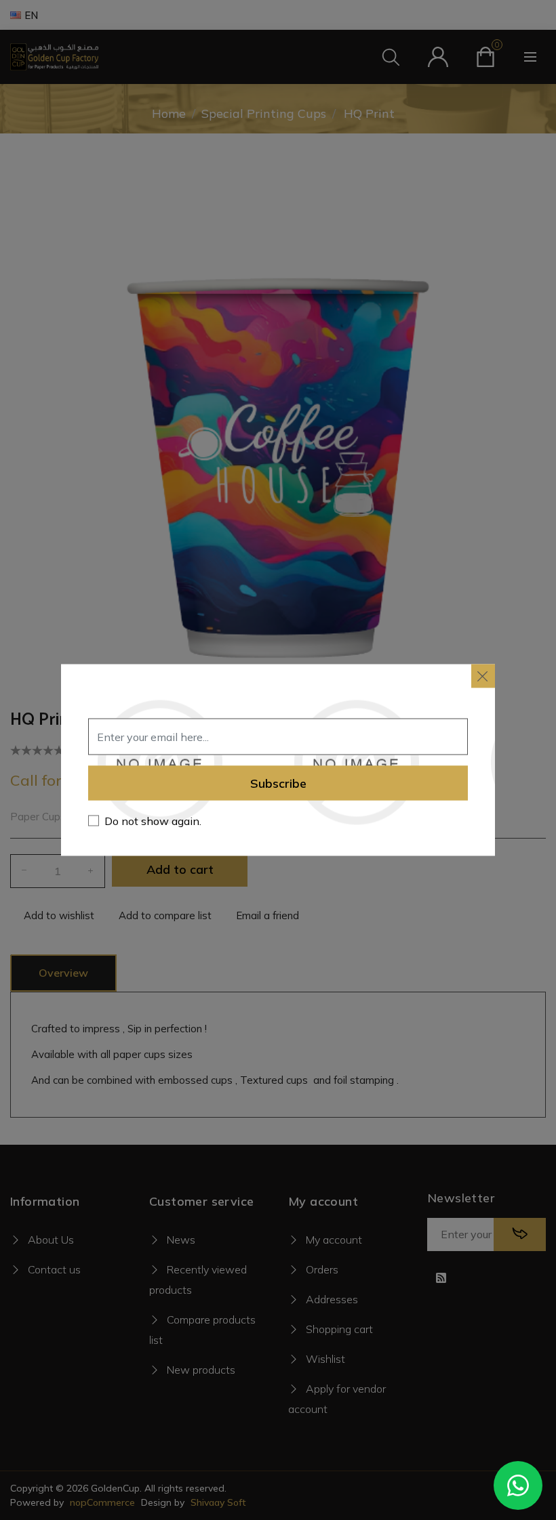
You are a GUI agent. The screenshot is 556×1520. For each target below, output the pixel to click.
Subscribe (278, 783)
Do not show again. (152, 821)
